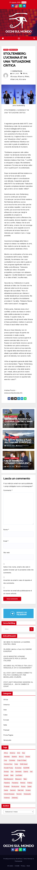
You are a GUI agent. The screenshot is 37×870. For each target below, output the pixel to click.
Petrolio (22, 783)
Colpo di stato (21, 760)
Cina (5, 760)
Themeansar (18, 861)
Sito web (6, 552)
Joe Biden (19, 775)
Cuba (5, 715)
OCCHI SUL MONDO (18, 31)
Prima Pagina (13, 49)
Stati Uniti (20, 790)
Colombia (12, 760)
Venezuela (7, 740)
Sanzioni (12, 790)
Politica (30, 783)
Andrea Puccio (17, 71)
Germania (18, 771)
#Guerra (21, 76)
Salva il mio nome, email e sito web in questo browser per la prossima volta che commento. (18, 570)
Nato (25, 779)
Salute (29, 786)
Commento (8, 490)
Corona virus (8, 764)
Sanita (6, 790)
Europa (6, 49)
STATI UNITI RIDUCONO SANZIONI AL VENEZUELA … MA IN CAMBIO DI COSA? (18, 684)
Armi (18, 753)
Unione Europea (9, 794)
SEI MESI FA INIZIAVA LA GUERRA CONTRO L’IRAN (18, 420)
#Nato (27, 76)
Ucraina (28, 790)
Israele (6, 775)
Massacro (18, 779)
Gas (12, 771)
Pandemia (15, 783)
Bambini (14, 756)
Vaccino (19, 794)
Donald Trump (8, 768)
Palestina (7, 783)
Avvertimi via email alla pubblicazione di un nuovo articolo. (17, 592)
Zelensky (15, 798)
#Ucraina (22, 79)
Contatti (17, 866)
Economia (18, 768)
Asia (6, 416)
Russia (23, 786)
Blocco (21, 756)
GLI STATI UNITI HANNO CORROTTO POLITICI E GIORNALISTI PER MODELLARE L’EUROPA (17, 675)
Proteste (6, 786)
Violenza (7, 798)
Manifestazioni (8, 779)
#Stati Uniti (14, 79)
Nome (6, 530)
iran (31, 771)
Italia (5, 725)
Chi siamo (10, 866)
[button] (34, 38)
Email (5, 541)
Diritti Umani (23, 764)
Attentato (7, 756)
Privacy (23, 866)
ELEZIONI (26, 768)
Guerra (26, 771)
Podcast (6, 730)
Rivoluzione (15, 786)
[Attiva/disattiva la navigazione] (19, 38)
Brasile (28, 756)
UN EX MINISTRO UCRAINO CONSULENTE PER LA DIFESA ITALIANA (18, 463)
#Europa (13, 76)
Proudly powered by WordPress (13, 858)
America (6, 705)
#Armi (25, 73)
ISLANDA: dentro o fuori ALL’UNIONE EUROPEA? (18, 441)
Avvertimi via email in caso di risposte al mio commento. (17, 581)
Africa (5, 699)
